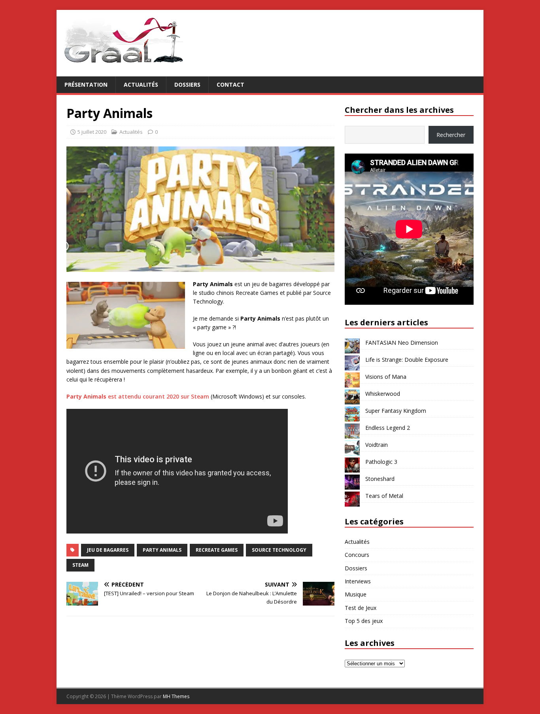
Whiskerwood (382, 393)
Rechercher (450, 135)
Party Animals (162, 550)
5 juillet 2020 (91, 131)
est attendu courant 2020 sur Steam (137, 396)
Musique (355, 594)
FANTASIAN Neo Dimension (401, 342)
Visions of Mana (385, 376)
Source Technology (279, 550)
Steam (80, 565)
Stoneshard (380, 478)
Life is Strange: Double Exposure (406, 359)
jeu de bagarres (107, 550)
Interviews (358, 581)
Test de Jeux (360, 607)
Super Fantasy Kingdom (395, 410)
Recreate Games (217, 550)
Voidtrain (376, 444)
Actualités (141, 84)
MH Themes (176, 696)
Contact (230, 84)
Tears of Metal (384, 495)
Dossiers (187, 84)
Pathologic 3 (381, 461)
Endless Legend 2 (387, 427)
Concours (357, 554)
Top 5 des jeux (364, 621)
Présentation (86, 84)
